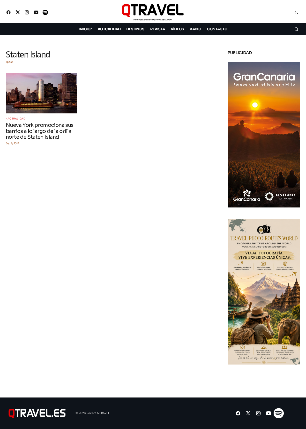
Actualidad (16, 118)
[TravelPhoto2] (264, 291)
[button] (296, 12)
